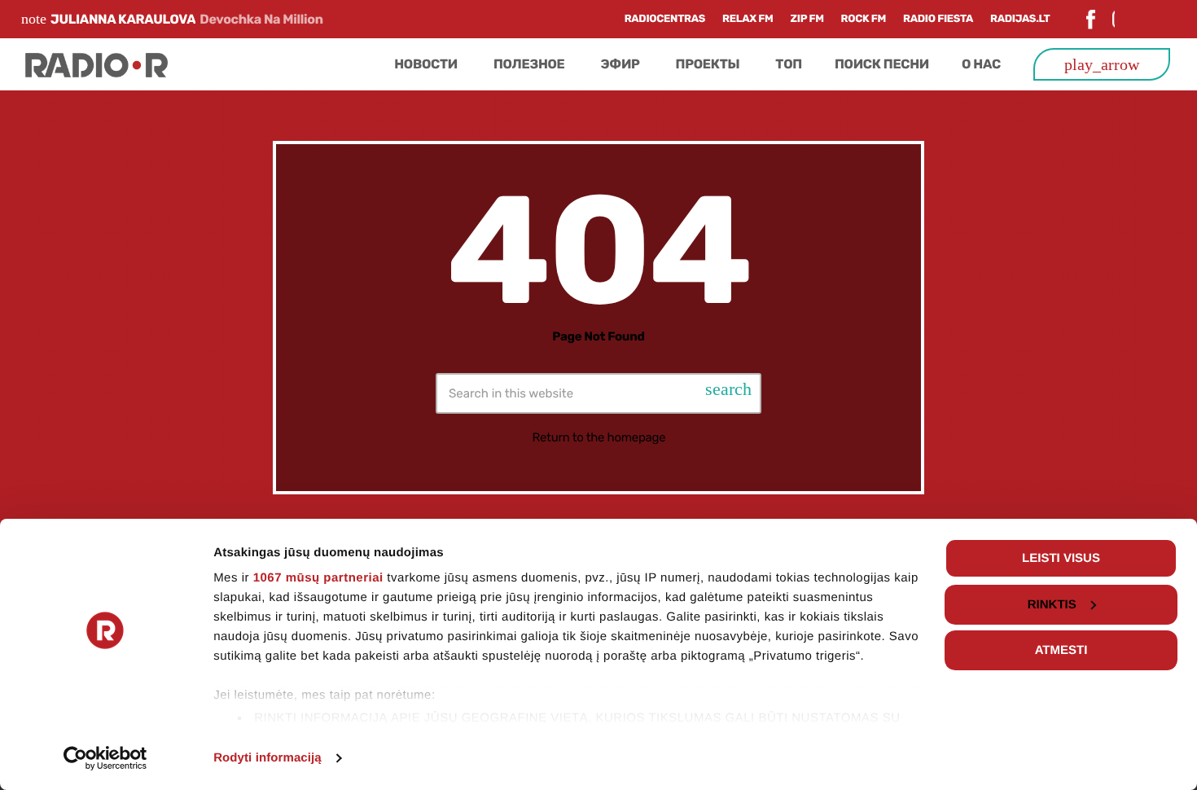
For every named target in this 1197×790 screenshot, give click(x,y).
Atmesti (1061, 650)
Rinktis (1052, 605)
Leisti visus (1061, 558)
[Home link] (96, 64)
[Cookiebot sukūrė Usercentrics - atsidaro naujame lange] (105, 758)
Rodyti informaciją (267, 758)
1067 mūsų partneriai (318, 578)
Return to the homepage (599, 437)
